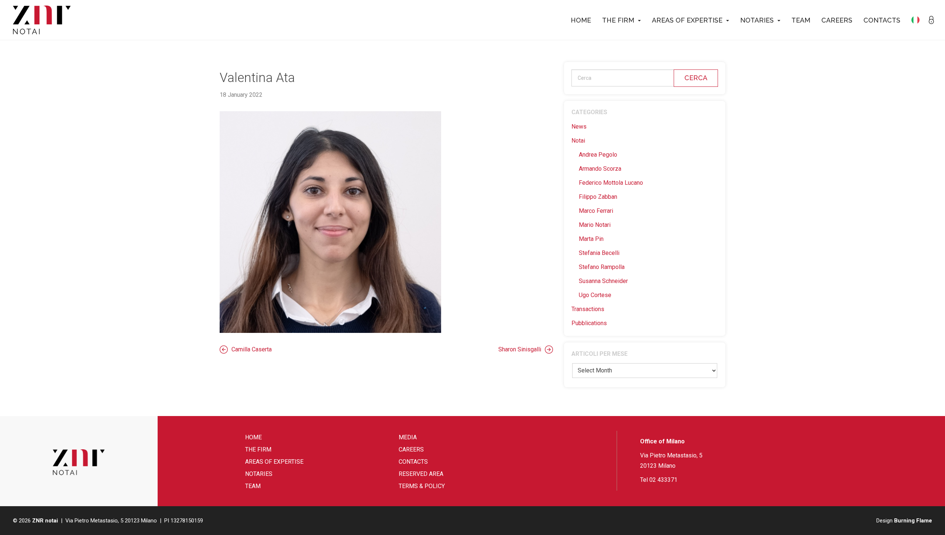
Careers (836, 20)
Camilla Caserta (251, 349)
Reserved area (421, 473)
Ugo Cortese (595, 295)
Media (408, 437)
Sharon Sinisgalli (519, 349)
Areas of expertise (687, 20)
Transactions (587, 309)
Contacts (881, 20)
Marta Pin (591, 238)
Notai (578, 140)
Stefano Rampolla (602, 266)
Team (800, 20)
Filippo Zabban (598, 196)
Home (581, 20)
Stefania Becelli (599, 252)
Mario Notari (595, 224)
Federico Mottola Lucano (611, 182)
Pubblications (589, 323)
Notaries (757, 20)
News (579, 126)
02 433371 (663, 479)
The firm (618, 20)
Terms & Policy (422, 486)
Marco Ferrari (596, 210)
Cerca (695, 78)
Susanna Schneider (603, 280)
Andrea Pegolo (598, 154)
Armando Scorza (600, 168)
